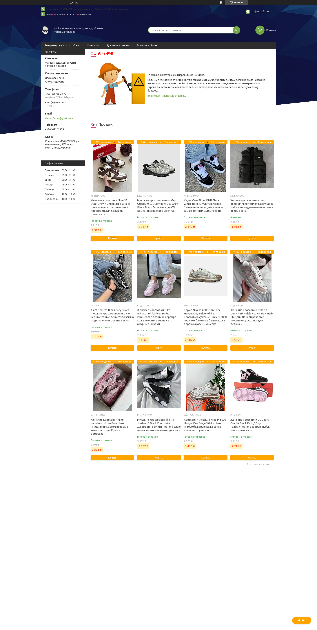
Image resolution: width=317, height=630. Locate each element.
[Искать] (236, 30)
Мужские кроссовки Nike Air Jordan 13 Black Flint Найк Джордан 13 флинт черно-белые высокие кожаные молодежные (159, 425)
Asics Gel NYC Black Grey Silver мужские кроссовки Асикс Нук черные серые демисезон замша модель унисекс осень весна (112, 315)
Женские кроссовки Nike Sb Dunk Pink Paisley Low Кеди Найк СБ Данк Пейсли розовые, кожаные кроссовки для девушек (252, 316)
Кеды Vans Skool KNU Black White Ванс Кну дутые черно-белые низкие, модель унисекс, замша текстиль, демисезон (205, 205)
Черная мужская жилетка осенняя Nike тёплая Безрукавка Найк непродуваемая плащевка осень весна (252, 205)
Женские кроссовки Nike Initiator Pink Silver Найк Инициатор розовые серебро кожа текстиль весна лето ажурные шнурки (156, 316)
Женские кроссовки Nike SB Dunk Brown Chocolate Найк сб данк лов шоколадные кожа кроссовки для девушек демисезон (110, 207)
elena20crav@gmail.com (59, 118)
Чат (304, 620)
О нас (76, 45)
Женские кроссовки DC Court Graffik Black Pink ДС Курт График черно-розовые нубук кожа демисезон (250, 425)
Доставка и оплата (118, 45)
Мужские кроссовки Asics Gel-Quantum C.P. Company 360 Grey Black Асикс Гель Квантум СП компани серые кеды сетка (157, 205)
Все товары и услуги (258, 464)
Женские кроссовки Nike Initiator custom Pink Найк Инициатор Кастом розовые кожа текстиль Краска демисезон (109, 426)
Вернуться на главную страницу (166, 95)
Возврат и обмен (147, 45)
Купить (112, 238)
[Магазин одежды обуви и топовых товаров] (45, 30)
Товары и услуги (54, 45)
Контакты (93, 45)
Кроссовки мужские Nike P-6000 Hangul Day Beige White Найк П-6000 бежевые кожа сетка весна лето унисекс (205, 425)
